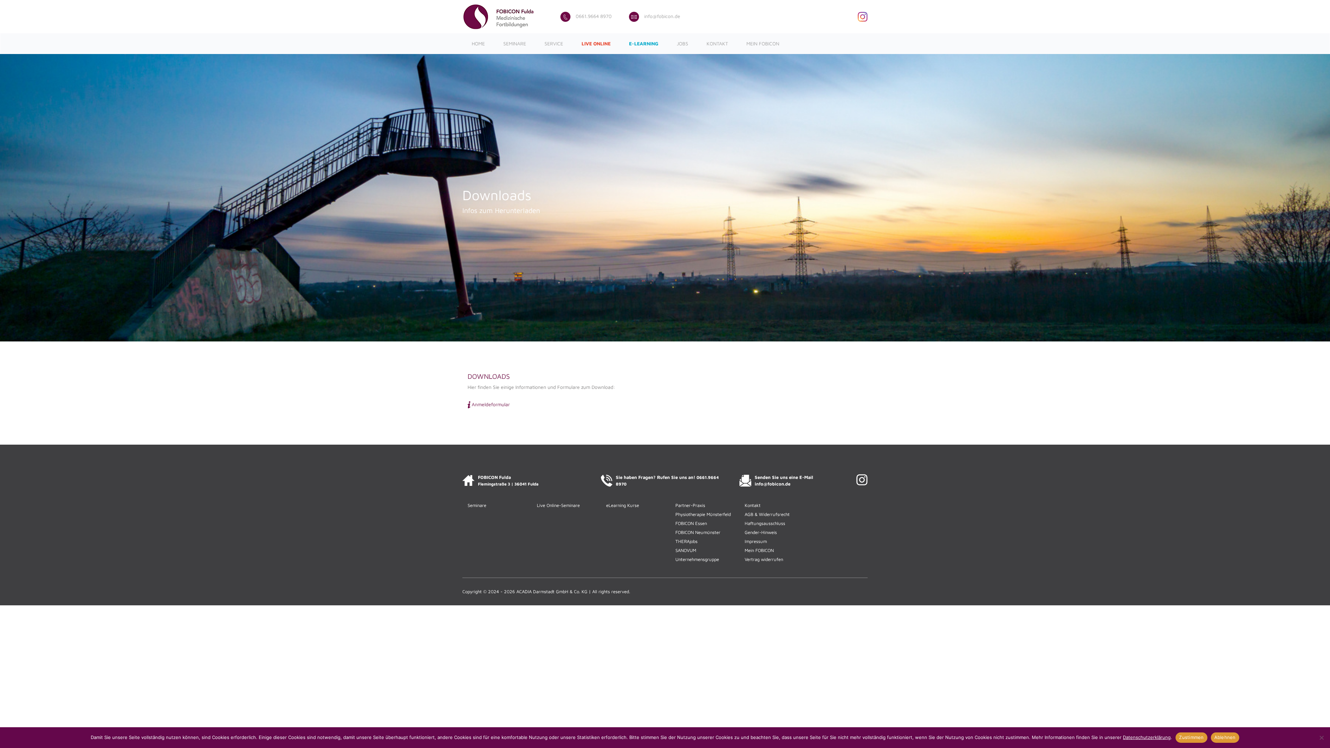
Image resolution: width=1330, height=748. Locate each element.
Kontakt (717, 43)
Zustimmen (1191, 737)
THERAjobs (686, 541)
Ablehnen (1225, 737)
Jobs (682, 43)
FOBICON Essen (691, 523)
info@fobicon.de (662, 16)
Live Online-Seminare (558, 505)
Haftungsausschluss (765, 523)
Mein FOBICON (762, 43)
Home (478, 43)
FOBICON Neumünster (697, 532)
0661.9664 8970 (594, 16)
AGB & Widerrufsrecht (767, 514)
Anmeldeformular (491, 404)
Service (553, 43)
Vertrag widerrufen (764, 559)
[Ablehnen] (1321, 737)
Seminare (514, 43)
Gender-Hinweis (761, 532)
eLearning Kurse (622, 505)
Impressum (756, 541)
